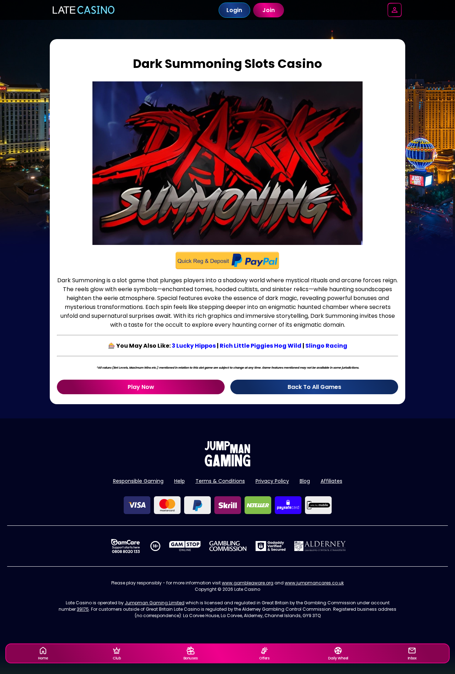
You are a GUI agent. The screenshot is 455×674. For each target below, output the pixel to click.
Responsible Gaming (138, 481)
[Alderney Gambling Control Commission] (320, 546)
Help (179, 481)
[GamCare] (125, 546)
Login (234, 10)
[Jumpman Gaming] (227, 464)
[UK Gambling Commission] (227, 546)
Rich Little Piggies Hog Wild (260, 346)
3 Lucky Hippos (194, 346)
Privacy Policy (272, 481)
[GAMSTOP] (185, 546)
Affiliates (331, 481)
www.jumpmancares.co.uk (314, 583)
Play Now (141, 387)
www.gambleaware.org (247, 583)
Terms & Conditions (220, 481)
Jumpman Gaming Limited (154, 603)
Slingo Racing (326, 346)
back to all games (314, 387)
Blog (305, 481)
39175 (83, 609)
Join (268, 10)
